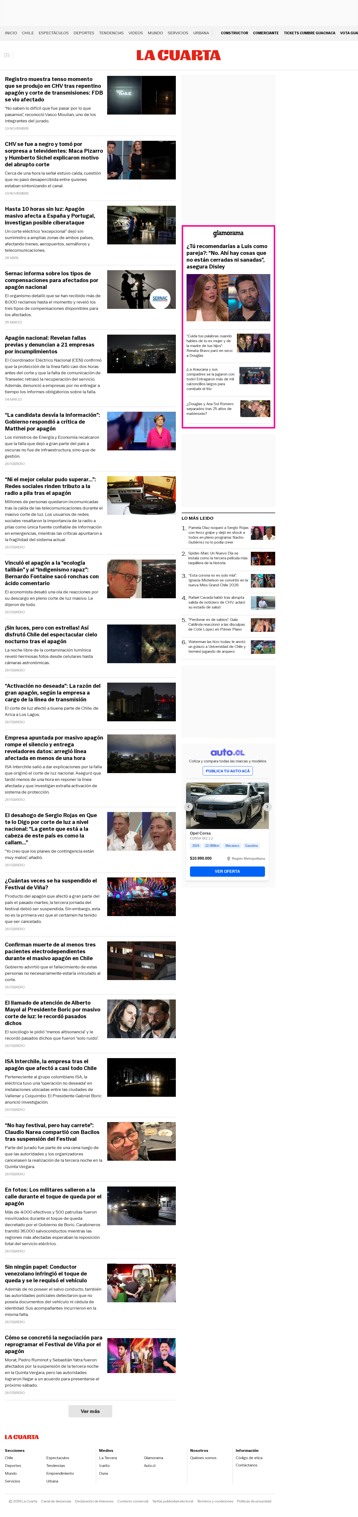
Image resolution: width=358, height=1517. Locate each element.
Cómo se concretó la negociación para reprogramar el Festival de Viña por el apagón (54, 1344)
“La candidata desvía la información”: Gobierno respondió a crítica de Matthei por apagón (52, 422)
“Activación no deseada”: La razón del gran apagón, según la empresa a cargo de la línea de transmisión (53, 693)
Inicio (11, 33)
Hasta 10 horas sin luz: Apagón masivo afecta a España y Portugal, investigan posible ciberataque (50, 216)
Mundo (155, 33)
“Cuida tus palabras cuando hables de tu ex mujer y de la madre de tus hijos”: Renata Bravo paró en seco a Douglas (210, 346)
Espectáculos (54, 33)
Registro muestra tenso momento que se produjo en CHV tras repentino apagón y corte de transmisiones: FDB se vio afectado (54, 89)
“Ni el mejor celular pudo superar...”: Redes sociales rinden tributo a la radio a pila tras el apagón (50, 486)
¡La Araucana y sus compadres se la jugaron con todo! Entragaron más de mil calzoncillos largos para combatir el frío (211, 379)
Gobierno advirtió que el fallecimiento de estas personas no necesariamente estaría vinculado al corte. (53, 973)
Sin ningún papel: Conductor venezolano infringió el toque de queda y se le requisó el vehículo (46, 1274)
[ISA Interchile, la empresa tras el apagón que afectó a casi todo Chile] (141, 1078)
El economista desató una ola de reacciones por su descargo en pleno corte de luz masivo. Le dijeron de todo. (51, 598)
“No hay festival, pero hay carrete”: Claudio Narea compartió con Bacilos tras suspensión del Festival (52, 1132)
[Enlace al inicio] (228, 234)
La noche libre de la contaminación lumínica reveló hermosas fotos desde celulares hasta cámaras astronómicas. (49, 656)
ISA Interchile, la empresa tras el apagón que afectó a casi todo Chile (51, 1065)
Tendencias (111, 33)
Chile (28, 33)
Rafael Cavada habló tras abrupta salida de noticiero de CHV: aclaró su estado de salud (216, 602)
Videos (136, 33)
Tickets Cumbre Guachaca (309, 33)
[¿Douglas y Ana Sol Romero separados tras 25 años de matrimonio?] (255, 409)
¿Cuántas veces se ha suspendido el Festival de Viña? (51, 884)
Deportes (84, 33)
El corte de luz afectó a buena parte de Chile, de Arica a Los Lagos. (51, 711)
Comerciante (266, 33)
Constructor (234, 33)
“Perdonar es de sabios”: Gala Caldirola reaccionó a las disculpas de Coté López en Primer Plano (216, 624)
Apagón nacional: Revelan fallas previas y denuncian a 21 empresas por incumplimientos (49, 345)
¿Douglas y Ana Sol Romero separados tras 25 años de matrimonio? (210, 409)
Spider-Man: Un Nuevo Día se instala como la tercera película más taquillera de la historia (218, 558)
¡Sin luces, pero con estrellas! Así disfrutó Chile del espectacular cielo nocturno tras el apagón (51, 635)
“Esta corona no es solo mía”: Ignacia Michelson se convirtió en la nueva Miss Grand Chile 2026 (218, 580)
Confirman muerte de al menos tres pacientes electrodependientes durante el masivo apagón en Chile (50, 951)
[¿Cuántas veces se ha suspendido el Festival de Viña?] (141, 897)
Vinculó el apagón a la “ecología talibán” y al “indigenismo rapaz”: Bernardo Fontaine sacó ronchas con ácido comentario (52, 573)
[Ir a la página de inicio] (179, 55)
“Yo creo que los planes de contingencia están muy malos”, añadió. (49, 854)
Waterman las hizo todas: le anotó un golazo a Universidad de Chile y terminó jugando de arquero (217, 646)
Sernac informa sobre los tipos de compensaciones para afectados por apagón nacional (51, 280)
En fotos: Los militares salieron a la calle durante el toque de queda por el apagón (53, 1197)
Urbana (201, 33)
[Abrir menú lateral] (8, 55)
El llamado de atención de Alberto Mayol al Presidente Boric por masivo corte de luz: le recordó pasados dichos (52, 1013)
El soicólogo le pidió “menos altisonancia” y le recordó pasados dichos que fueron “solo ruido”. (51, 1035)
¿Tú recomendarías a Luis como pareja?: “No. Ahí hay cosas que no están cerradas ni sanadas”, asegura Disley (227, 256)
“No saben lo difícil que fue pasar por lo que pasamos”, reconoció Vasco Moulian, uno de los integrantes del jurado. (50, 114)
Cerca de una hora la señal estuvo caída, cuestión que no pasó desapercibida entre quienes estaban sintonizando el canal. (53, 179)
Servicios (178, 33)
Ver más (90, 1411)
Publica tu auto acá (228, 771)
